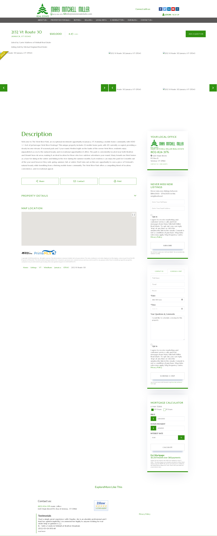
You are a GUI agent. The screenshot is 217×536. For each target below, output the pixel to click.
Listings (34, 267)
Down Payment (158, 424)
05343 (66, 267)
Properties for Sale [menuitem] (60, 20)
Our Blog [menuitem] (132, 20)
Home (25, 267)
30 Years (158, 409)
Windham (48, 267)
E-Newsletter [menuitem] (116, 20)
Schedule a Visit (176, 271)
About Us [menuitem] (42, 20)
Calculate (167, 447)
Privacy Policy (156, 237)
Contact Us (154, 164)
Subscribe (167, 246)
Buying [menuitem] (77, 20)
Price (153, 414)
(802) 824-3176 (44, 506)
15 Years (169, 409)
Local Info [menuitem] (101, 20)
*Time (153, 305)
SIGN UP (175, 15)
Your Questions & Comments (163, 314)
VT (40, 267)
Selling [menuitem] (88, 20)
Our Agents (163, 164)
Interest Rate (157, 433)
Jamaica (57, 267)
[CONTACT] (196, 34)
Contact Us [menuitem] (146, 20)
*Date (153, 296)
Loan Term (156, 406)
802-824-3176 (160, 152)
